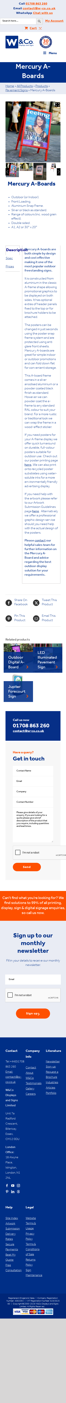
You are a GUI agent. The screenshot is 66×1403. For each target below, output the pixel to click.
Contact (31, 1067)
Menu (53, 53)
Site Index (12, 1218)
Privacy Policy (30, 1237)
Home (10, 86)
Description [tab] (12, 250)
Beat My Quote (11, 1258)
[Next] (58, 171)
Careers (31, 1094)
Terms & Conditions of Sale (32, 1249)
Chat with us (43, 13)
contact (40, 541)
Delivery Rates (11, 1237)
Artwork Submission (13, 1226)
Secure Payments (12, 1247)
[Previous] (7, 171)
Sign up (32, 1013)
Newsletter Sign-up (53, 1064)
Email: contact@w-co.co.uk (13, 1077)
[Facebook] (7, 1185)
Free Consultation (13, 1268)
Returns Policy (30, 1263)
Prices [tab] (10, 267)
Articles (50, 1088)
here (28, 465)
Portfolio (51, 1093)
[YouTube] (12, 1185)
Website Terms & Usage (31, 1223)
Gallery (30, 1088)
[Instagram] (18, 1185)
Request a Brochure (52, 1075)
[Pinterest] (7, 1191)
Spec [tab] (9, 258)
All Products (25, 86)
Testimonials (33, 1083)
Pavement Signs (17, 90)
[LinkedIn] (12, 1191)
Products (41, 86)
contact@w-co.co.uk (39, 8)
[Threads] (18, 1191)
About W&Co (30, 1076)
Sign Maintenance (33, 1273)
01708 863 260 (36, 4)
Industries (52, 1082)
